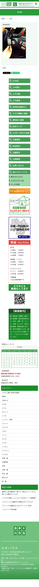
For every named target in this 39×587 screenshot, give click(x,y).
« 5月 (3, 347)
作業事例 (5, 462)
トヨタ (4, 416)
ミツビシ (5, 446)
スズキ (4, 404)
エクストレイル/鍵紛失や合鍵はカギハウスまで (17, 502)
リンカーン (5, 450)
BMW (4, 396)
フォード (5, 423)
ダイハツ (5, 412)
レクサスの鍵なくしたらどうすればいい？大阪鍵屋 (19, 498)
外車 (3, 466)
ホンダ (4, 439)
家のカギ (5, 477)
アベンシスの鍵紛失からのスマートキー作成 (16, 505)
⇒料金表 (13, 277)
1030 (4, 68)
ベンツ (4, 435)
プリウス (5, 427)
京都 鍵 (5, 458)
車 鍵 (4, 481)
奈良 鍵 (5, 473)
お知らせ (5, 400)
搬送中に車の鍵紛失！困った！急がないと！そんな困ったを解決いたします (19, 493)
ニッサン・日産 (7, 419)
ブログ (4, 431)
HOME (3, 18)
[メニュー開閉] (36, 4)
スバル (4, 408)
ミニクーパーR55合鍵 (9, 509)
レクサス (5, 454)
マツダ (4, 443)
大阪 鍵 (5, 470)
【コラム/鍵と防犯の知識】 (11, 392)
